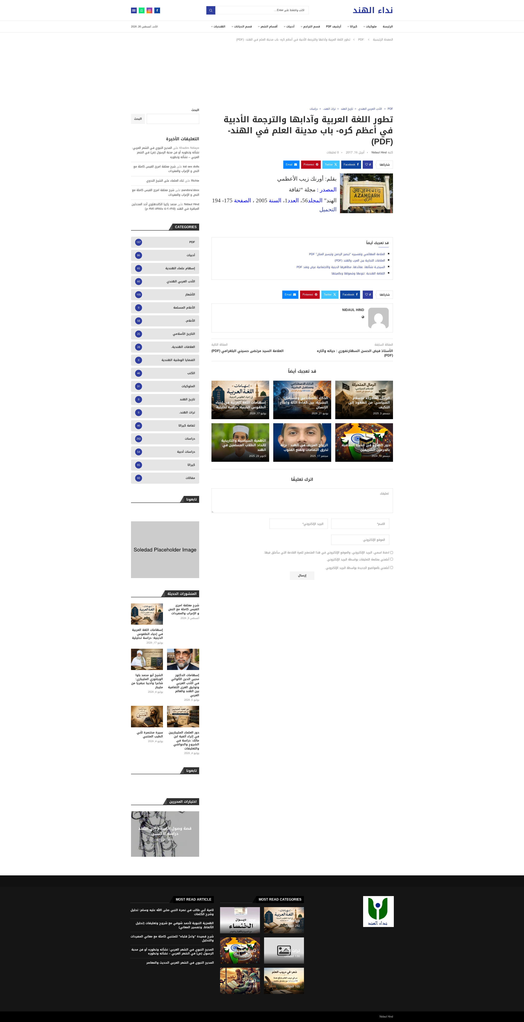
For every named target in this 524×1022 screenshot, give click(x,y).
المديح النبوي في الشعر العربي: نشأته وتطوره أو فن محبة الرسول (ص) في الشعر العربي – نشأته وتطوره (165, 152)
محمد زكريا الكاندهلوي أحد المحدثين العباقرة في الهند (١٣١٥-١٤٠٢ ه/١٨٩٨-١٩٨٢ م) (165, 206)
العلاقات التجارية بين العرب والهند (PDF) (360, 260)
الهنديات (219, 26)
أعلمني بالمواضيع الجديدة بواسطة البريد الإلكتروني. (357, 568)
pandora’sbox (190, 190)
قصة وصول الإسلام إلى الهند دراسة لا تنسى (165, 831)
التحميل (328, 209)
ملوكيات (371, 26)
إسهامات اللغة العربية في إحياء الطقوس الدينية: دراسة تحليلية (241, 404)
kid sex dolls (191, 166)
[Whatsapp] (142, 10)
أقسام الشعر (269, 26)
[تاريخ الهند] (240, 950)
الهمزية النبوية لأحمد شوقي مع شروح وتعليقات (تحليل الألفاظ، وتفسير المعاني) (175, 925)
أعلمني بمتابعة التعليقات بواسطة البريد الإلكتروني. (357, 559)
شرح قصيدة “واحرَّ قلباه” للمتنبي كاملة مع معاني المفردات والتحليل (172, 938)
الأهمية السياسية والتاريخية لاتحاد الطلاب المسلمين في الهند (243, 445)
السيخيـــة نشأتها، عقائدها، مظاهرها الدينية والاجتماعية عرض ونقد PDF (341, 267)
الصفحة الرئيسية (383, 40)
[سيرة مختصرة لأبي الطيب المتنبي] (147, 716)
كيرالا (353, 26)
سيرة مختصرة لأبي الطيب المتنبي (150, 735)
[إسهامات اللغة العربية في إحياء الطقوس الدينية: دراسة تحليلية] (147, 614)
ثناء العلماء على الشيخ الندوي (165, 180)
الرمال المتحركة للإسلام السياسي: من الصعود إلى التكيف (369, 402)
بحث (210, 10)
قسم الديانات (243, 26)
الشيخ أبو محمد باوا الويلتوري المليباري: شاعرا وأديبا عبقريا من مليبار (147, 681)
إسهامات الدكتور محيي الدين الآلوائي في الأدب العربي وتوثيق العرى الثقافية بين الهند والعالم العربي (183, 685)
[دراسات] (284, 920)
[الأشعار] (284, 981)
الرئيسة (388, 26)
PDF (361, 40)
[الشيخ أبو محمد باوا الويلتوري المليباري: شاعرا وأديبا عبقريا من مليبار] (147, 659)
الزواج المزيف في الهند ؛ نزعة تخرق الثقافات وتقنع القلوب (304, 447)
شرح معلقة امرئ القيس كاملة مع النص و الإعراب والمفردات (166, 169)
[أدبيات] (240, 981)
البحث (195, 110)
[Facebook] (157, 10)
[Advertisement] (262, 74)
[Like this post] (366, 165)
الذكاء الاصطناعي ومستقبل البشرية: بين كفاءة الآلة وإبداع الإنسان (304, 402)
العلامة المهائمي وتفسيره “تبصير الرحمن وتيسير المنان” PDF (347, 254)
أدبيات (290, 26)
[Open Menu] (134, 10)
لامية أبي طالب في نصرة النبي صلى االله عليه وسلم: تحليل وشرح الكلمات (172, 912)
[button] (134, 833)
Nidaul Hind (379, 152)
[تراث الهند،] (284, 950)
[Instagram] (149, 10)
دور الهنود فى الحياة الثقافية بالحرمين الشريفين (366, 447)
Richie (195, 180)
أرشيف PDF (333, 26)
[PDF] (240, 920)
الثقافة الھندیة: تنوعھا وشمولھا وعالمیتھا (358, 273)
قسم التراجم (311, 26)
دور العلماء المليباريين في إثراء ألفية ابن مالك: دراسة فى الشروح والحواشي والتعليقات (184, 741)
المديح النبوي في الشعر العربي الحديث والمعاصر (180, 962)
